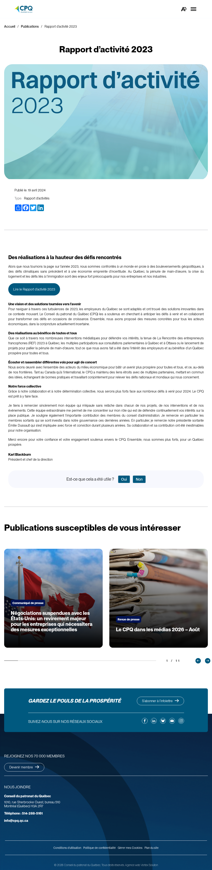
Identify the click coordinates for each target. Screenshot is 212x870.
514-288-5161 (23, 813)
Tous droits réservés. (112, 865)
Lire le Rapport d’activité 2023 (34, 289)
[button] (198, 660)
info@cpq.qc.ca (16, 821)
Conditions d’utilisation (67, 847)
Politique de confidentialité (99, 847)
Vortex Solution (149, 865)
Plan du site (152, 847)
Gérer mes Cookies (130, 847)
